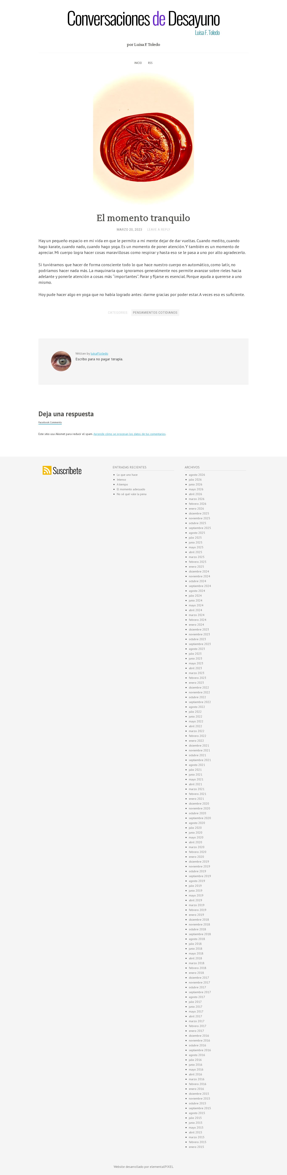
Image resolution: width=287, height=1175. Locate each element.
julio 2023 (195, 654)
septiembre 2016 (200, 1050)
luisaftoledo (99, 353)
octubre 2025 (197, 523)
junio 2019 (195, 890)
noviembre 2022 (199, 692)
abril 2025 (195, 552)
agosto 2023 (197, 649)
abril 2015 (195, 1132)
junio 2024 (195, 600)
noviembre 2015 (199, 1098)
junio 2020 (195, 832)
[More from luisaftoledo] (61, 370)
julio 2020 (195, 828)
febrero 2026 (197, 504)
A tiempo (122, 484)
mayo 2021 (196, 779)
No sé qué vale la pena (131, 494)
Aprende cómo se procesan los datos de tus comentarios (129, 434)
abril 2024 (195, 610)
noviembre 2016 (199, 1040)
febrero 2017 (197, 1026)
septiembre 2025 (200, 528)
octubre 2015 (197, 1103)
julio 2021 (195, 770)
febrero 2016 (197, 1084)
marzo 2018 (196, 963)
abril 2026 (195, 494)
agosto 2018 (197, 939)
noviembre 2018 (199, 924)
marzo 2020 (196, 847)
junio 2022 (195, 716)
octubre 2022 (197, 697)
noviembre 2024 (199, 576)
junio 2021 (195, 774)
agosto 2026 (197, 475)
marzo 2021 (196, 789)
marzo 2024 (196, 615)
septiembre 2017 (200, 992)
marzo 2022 (196, 731)
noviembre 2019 (199, 866)
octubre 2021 (197, 755)
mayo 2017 (196, 1011)
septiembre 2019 (200, 876)
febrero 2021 (197, 794)
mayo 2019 (196, 895)
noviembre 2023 (199, 634)
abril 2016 (195, 1074)
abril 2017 (195, 1016)
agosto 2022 (197, 707)
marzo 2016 (196, 1079)
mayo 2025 (196, 547)
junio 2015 (195, 1123)
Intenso (121, 479)
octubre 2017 (197, 987)
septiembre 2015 (200, 1108)
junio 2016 (195, 1065)
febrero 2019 (197, 910)
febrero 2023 (197, 678)
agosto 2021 (197, 765)
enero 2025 (196, 566)
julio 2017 (195, 1002)
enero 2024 (196, 624)
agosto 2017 (197, 997)
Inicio (138, 63)
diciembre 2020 (199, 803)
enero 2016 (196, 1089)
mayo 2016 (196, 1069)
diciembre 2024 (199, 571)
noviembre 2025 (199, 518)
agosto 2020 (197, 823)
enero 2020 (196, 857)
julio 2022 (195, 712)
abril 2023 (195, 668)
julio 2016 (195, 1060)
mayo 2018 (196, 953)
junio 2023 (195, 658)
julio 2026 (195, 479)
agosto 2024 (197, 591)
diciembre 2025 (199, 513)
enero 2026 (196, 508)
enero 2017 (196, 1031)
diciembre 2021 (199, 745)
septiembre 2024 (200, 586)
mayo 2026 (196, 489)
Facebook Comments (50, 422)
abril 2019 (195, 900)
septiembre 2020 (200, 818)
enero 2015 (196, 1147)
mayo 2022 (196, 721)
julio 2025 (195, 537)
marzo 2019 (196, 905)
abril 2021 (195, 784)
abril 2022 (195, 726)
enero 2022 (196, 741)
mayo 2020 (196, 837)
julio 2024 (195, 595)
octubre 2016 (197, 1045)
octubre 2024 (197, 581)
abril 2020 (195, 842)
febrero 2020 (197, 852)
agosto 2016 (197, 1055)
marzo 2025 (196, 557)
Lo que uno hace (127, 475)
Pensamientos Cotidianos (155, 312)
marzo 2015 (196, 1137)
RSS (150, 63)
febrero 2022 (197, 736)
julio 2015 (195, 1118)
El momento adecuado (131, 489)
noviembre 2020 (199, 808)
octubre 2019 (197, 871)
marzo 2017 (196, 1021)
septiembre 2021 (200, 760)
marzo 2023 (196, 673)
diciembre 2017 (199, 977)
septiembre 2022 (200, 702)
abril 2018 (195, 958)
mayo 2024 (196, 605)
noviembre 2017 (199, 982)
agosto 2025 (197, 533)
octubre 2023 (197, 639)
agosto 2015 (197, 1113)
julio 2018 (195, 944)
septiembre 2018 (200, 934)
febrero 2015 (197, 1142)
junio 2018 (195, 948)
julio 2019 (195, 886)
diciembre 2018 (199, 919)
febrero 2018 (197, 968)
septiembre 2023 (200, 644)
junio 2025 (195, 542)
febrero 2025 (197, 562)
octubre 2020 (197, 813)
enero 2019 (196, 915)
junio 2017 (195, 1006)
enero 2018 (196, 973)
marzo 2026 (196, 499)
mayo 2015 (196, 1127)
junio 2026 (195, 484)
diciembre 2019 (199, 861)
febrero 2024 (197, 620)
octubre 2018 (197, 929)
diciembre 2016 (199, 1036)
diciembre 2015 (199, 1094)
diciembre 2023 (199, 629)
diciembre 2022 (199, 687)
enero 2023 (196, 683)
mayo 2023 (196, 663)
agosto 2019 (197, 881)
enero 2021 (196, 799)
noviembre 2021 (199, 750)
